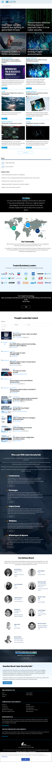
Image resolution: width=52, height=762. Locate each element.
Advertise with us (30, 706)
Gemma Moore (11, 125)
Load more (25, 152)
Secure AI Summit (9, 166)
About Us (4, 704)
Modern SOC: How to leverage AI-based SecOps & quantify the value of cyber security (20, 177)
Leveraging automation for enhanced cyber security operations (15, 184)
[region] (26, 757)
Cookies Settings (32, 751)
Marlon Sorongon (42, 623)
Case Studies (29, 693)
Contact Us (7, 682)
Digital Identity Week (10, 162)
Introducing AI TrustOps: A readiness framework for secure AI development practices (11, 61)
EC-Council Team (18, 337)
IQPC (33, 747)
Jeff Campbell (41, 570)
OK (25, 759)
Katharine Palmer (36, 96)
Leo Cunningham (18, 584)
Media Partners (29, 711)
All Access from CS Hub (32, 709)
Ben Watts (16, 401)
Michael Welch (17, 637)
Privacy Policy (46, 750)
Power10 (28, 704)
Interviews (4, 694)
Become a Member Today (8, 711)
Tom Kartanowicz (18, 597)
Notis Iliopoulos (35, 63)
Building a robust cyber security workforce (11, 187)
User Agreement (30, 708)
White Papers (29, 694)
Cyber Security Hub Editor (20, 411)
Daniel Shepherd (36, 125)
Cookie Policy (5, 708)
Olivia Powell (14, 347)
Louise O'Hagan (41, 610)
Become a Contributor (7, 709)
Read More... (4, 88)
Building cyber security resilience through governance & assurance (36, 60)
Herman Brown (17, 569)
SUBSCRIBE (26, 658)
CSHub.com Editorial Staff (14, 64)
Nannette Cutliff (42, 581)
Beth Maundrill (17, 421)
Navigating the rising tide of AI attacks (35, 123)
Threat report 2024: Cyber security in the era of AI (12, 181)
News (3, 693)
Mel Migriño (17, 609)
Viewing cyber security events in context (12, 123)
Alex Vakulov (10, 96)
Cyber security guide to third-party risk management (13, 174)
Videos (3, 696)
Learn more (5, 736)
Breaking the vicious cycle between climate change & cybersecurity (37, 93)
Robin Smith (17, 624)
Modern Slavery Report (21, 751)
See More (11, 485)
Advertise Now (5, 725)
